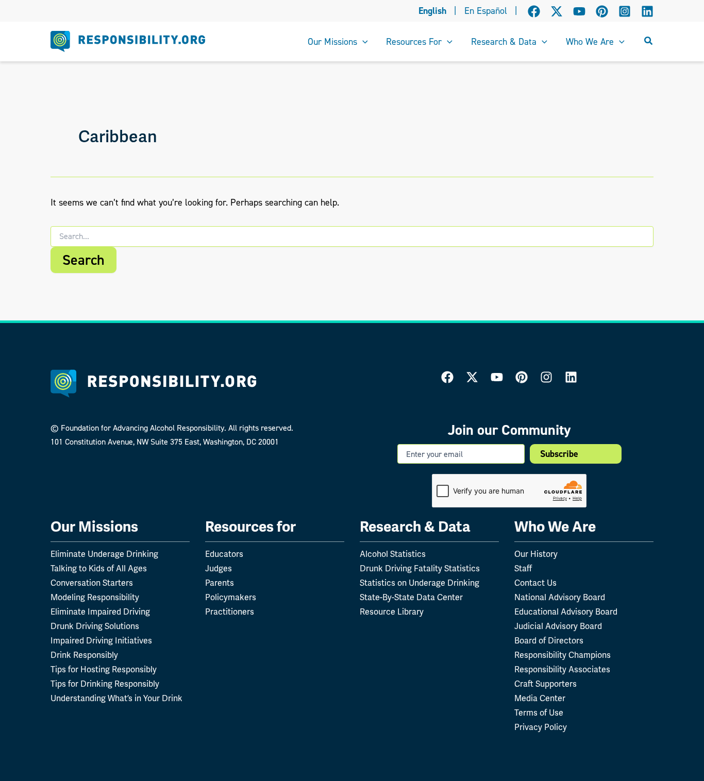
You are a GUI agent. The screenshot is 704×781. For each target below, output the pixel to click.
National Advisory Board (559, 597)
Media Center (539, 698)
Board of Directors (548, 640)
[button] (362, 41)
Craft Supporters (545, 683)
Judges (218, 568)
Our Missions (94, 527)
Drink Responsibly (84, 655)
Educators (224, 554)
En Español (485, 11)
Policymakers (230, 597)
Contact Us (535, 583)
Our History (536, 554)
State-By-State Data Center (411, 597)
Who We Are (555, 527)
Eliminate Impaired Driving (100, 611)
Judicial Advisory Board (558, 626)
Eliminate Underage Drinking (104, 554)
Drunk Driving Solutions (95, 626)
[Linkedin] (647, 11)
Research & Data (415, 527)
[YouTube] (579, 11)
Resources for (250, 527)
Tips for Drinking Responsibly (105, 683)
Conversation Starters (92, 583)
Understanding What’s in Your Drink (116, 698)
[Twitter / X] (556, 11)
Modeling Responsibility (95, 597)
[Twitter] (472, 377)
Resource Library (392, 611)
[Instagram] (624, 11)
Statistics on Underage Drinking (419, 583)
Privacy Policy (540, 727)
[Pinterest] (602, 11)
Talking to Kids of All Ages (99, 568)
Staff (523, 568)
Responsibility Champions (562, 655)
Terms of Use (538, 712)
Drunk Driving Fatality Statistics (420, 568)
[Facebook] (534, 11)
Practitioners (229, 611)
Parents (219, 583)
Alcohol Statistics (393, 554)
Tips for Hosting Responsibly (104, 669)
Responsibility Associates (562, 669)
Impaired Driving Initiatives (101, 640)
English (432, 11)
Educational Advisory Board (565, 611)
